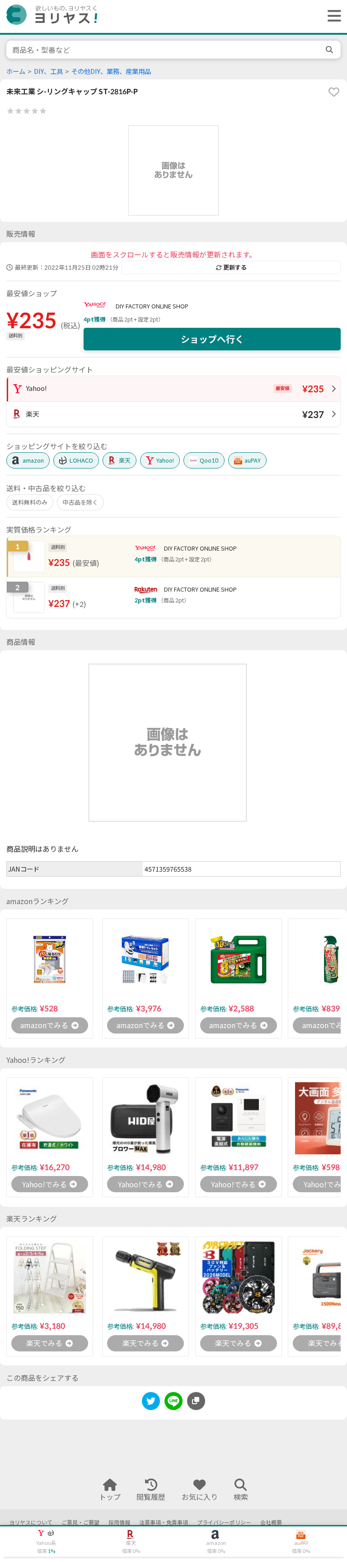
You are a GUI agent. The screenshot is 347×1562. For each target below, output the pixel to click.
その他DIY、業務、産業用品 (111, 71)
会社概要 (271, 1522)
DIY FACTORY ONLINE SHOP (152, 306)
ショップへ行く (212, 339)
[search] (330, 50)
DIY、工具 (48, 71)
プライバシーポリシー (224, 1522)
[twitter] (151, 1402)
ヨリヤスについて (30, 1522)
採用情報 (119, 1522)
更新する (235, 267)
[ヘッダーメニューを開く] (332, 16)
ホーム (15, 71)
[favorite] (334, 92)
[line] (173, 1402)
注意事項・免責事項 (163, 1522)
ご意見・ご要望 (80, 1522)
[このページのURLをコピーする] (196, 1401)
